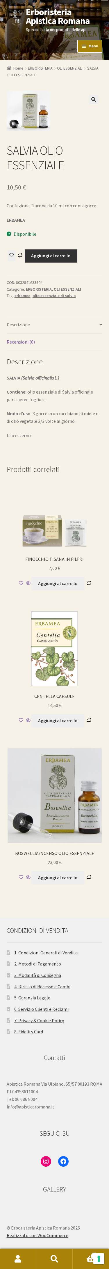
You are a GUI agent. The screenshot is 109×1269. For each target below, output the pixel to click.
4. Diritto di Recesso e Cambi (42, 986)
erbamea (23, 295)
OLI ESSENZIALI (70, 68)
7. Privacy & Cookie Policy (39, 1020)
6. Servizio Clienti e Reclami (41, 1009)
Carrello (84, 1254)
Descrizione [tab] (18, 324)
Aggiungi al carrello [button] (58, 583)
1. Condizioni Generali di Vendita (46, 953)
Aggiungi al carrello (51, 255)
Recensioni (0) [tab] (21, 342)
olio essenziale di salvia (54, 295)
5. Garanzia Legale (32, 998)
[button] (93, 99)
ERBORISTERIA (40, 68)
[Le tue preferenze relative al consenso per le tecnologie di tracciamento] (98, 1258)
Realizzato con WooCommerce (37, 1235)
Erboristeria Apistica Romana (58, 16)
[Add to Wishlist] (11, 255)
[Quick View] (28, 583)
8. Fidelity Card (28, 1031)
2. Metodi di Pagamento (37, 964)
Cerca (54, 1259)
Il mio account (18, 1259)
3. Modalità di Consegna (37, 975)
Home (18, 68)
